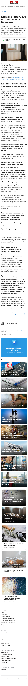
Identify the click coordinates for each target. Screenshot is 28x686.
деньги (19, 330)
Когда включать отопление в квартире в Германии (12, 78)
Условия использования (8, 620)
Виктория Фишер (11, 323)
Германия (14, 330)
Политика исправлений (8, 622)
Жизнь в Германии (6, 635)
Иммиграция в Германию (8, 658)
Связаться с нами (6, 616)
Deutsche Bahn (5, 656)
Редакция (4, 614)
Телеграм (4, 669)
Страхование (5, 643)
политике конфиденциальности (14, 680)
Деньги (3, 7)
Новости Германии (6, 633)
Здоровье (11, 7)
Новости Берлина (6, 660)
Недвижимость (5, 645)
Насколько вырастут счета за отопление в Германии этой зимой (13, 315)
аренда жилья (8, 330)
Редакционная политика (8, 618)
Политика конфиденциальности (7, 625)
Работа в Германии (6, 654)
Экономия (4, 662)
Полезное (4, 11)
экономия (3, 331)
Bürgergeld (4, 652)
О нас (2, 612)
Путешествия (20, 7)
